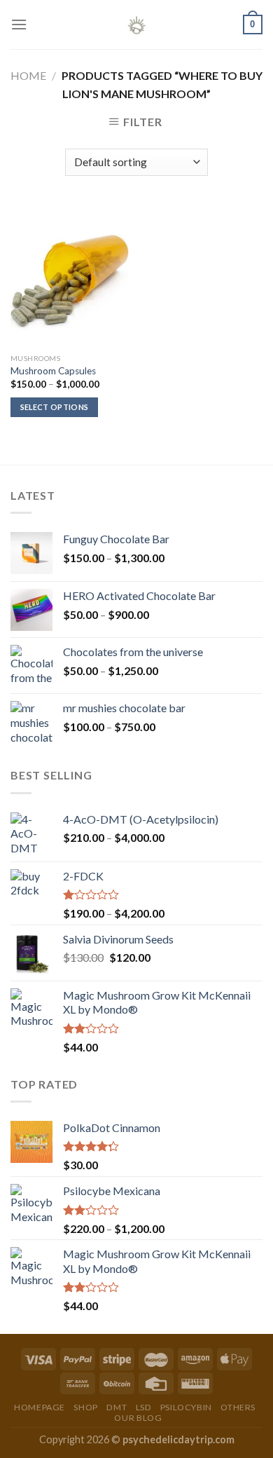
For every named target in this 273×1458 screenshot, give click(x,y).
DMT (116, 1407)
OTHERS (237, 1407)
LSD (144, 1407)
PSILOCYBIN (186, 1407)
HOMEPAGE (39, 1407)
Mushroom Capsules (53, 370)
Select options (54, 406)
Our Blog (138, 1417)
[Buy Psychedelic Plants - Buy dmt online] (136, 24)
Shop (85, 1407)
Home (28, 75)
